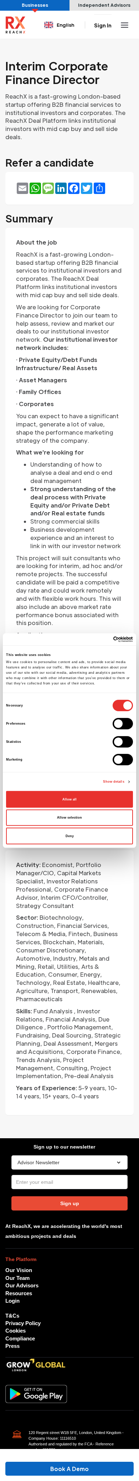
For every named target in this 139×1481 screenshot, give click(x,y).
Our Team (17, 1278)
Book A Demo (69, 1468)
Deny (70, 836)
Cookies (15, 1331)
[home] (15, 24)
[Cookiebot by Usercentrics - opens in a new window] (102, 639)
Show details (113, 781)
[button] (60, 25)
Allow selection (69, 817)
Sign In (103, 25)
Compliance (20, 1338)
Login (12, 1301)
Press (12, 1346)
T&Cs (12, 1316)
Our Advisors (21, 1285)
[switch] (123, 723)
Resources (18, 1293)
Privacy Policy (23, 1323)
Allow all (69, 799)
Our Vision (18, 1270)
